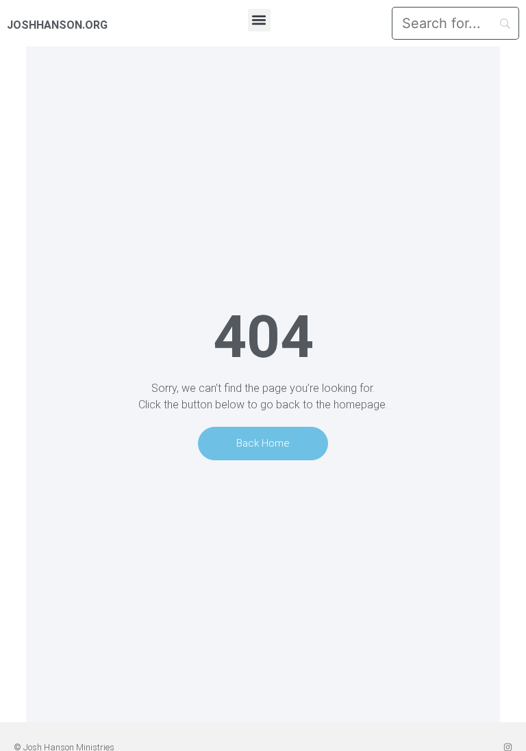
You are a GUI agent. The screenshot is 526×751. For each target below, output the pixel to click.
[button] (259, 20)
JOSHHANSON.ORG (57, 24)
